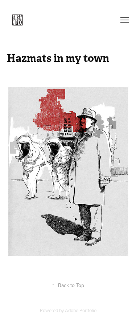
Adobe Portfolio (80, 310)
